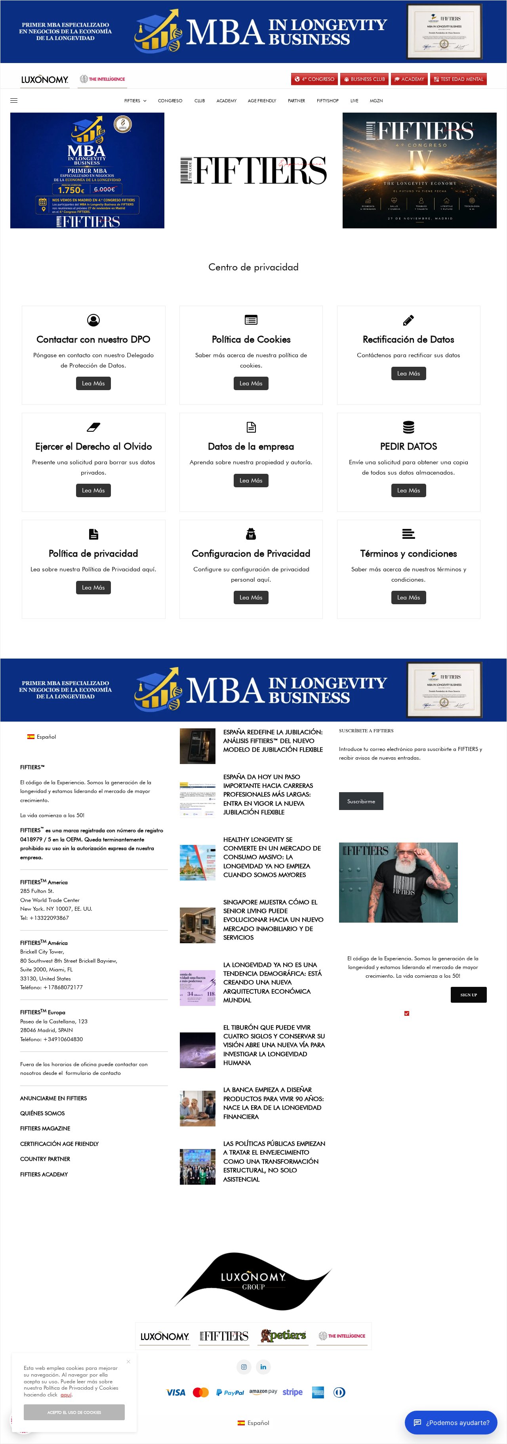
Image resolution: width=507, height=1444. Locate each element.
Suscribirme (361, 801)
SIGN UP (469, 995)
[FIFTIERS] (253, 170)
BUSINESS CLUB (368, 79)
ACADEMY (413, 79)
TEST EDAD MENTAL (462, 79)
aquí (66, 1394)
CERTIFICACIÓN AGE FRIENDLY (59, 1144)
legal (417, 1013)
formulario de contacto (93, 1073)
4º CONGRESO (318, 79)
